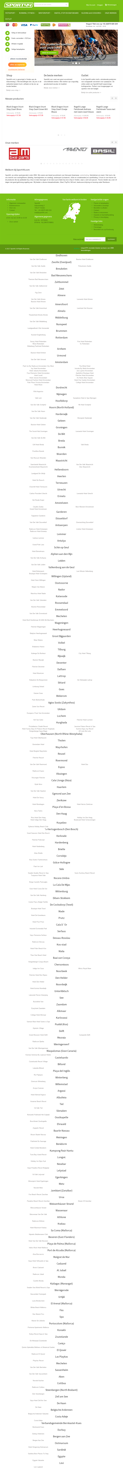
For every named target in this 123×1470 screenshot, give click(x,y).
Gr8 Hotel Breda (38, 445)
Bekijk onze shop (12, 90)
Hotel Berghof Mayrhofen (38, 751)
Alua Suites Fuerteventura (38, 860)
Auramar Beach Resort (38, 1101)
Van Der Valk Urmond (38, 359)
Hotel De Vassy (38, 797)
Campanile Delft (84, 1035)
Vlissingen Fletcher (38, 778)
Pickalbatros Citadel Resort (38, 726)
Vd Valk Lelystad (38, 1174)
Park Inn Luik (38, 866)
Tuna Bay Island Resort (38, 1154)
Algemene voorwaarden (17, 203)
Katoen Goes (38, 693)
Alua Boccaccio (38, 1254)
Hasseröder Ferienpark (38, 1294)
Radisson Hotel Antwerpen (38, 529)
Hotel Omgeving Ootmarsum (38, 1447)
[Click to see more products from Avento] (75, 149)
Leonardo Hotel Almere (85, 299)
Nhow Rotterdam (38, 344)
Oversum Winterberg (38, 1081)
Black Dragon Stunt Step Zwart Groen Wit (38, 108)
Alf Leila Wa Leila (85, 731)
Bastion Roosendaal (38, 607)
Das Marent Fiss (38, 1314)
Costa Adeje (38, 1420)
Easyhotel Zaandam (38, 1008)
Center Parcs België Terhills (38, 902)
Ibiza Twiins (38, 811)
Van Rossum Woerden (38, 458)
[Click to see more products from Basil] (104, 151)
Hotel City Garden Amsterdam (84, 380)
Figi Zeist (38, 293)
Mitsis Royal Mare (84, 968)
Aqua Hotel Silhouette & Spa (38, 1261)
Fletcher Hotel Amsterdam (85, 375)
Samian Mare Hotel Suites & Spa (38, 1022)
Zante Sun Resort (38, 706)
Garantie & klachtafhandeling (104, 215)
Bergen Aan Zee (38, 1440)
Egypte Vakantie (38, 1460)
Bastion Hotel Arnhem (38, 353)
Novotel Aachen (38, 1380)
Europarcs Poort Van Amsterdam (38, 713)
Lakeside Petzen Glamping (38, 995)
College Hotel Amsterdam (85, 382)
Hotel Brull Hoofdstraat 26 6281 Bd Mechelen (38, 620)
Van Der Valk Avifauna (38, 558)
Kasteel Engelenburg (38, 335)
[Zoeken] (66, 5)
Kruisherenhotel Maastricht (38, 467)
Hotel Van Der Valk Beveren (38, 1241)
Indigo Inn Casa (38, 968)
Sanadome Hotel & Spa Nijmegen (84, 398)
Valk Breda (85, 445)
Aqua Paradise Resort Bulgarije (38, 1168)
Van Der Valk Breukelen (38, 273)
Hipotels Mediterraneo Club (38, 1234)
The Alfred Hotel (84, 366)
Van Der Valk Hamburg (38, 895)
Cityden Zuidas (38, 507)
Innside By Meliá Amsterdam (85, 368)
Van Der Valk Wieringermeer (38, 1048)
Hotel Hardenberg (38, 846)
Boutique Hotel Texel (38, 908)
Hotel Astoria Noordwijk (38, 988)
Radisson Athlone (38, 1221)
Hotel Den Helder (38, 982)
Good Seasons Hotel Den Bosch (38, 833)
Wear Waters (38, 640)
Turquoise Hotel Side (38, 875)
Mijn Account (90, 5)
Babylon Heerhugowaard (38, 633)
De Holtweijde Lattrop (84, 680)
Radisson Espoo (38, 771)
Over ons (12, 208)
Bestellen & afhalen (100, 208)
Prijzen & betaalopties (101, 203)
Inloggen (100, 5)
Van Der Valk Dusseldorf (38, 522)
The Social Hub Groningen (38, 431)
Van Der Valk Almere (38, 299)
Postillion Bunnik (38, 451)
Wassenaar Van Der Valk (38, 1214)
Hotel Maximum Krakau (38, 1228)
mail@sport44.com (41, 212)
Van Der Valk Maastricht (84, 464)
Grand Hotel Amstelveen (38, 509)
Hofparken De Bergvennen (38, 680)
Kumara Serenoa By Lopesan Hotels (38, 1055)
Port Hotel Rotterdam (84, 341)
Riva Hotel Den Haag (38, 817)
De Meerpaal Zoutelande (38, 1341)
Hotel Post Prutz (38, 922)
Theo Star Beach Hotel (38, 955)
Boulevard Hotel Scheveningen (84, 820)
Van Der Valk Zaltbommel (38, 286)
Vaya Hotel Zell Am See (38, 1400)
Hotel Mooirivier (38, 673)
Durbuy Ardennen (38, 1434)
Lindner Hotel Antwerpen (84, 529)
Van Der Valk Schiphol (38, 405)
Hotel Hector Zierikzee (84, 804)
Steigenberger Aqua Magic (38, 731)
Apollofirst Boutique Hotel (85, 373)
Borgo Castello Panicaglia (38, 882)
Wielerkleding (98, 225)
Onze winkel (13, 222)
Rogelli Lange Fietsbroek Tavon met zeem (105, 109)
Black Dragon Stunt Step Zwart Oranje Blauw (59, 109)
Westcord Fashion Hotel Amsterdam (38, 380)
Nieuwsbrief (78, 239)
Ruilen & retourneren (101, 212)
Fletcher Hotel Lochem (85, 720)
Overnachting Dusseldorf (84, 522)
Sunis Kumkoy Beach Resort (85, 873)
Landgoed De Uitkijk (38, 473)
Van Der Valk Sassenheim (38, 1374)
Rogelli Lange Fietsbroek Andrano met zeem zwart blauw (84, 109)
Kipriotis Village (38, 1028)
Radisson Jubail (38, 1274)
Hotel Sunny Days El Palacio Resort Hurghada (38, 729)
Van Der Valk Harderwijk (38, 418)
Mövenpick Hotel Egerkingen (38, 1181)
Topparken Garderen (38, 516)
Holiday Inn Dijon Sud (38, 1161)
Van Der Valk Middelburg (38, 321)
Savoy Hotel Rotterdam (38, 341)
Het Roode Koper (38, 500)
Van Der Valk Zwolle (38, 266)
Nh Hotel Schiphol (84, 405)
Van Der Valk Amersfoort (38, 308)
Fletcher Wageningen (38, 627)
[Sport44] (17, 5)
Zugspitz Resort (38, 1128)
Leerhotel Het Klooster (84, 308)
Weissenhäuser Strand (38, 1208)
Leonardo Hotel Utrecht (85, 493)
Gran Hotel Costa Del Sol (38, 889)
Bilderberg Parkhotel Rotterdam (38, 346)
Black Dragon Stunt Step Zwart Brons (14, 108)
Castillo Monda (38, 1281)
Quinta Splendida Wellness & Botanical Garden (38, 1347)
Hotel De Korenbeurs (38, 915)
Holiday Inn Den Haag (84, 817)
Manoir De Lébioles (38, 1321)
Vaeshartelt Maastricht (38, 464)
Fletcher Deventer (38, 667)
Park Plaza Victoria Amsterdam (38, 382)
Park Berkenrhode (38, 700)
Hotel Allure (38, 385)
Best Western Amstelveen (85, 507)
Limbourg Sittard (38, 686)
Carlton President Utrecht (38, 493)
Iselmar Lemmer (38, 538)
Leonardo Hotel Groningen (85, 431)
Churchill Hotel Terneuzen (38, 487)
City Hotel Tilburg (85, 653)
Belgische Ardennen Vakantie (38, 1414)
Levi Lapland (38, 1467)
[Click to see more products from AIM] (19, 154)
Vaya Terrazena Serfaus (38, 935)
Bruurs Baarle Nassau (38, 1134)
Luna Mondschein (38, 1301)
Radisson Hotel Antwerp (38, 531)
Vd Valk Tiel (38, 1108)
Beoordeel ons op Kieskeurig (104, 229)
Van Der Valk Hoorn (38, 411)
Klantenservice (14, 205)
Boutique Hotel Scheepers (38, 574)
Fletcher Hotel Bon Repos (38, 975)
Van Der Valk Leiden (38, 565)
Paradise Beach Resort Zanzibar (38, 1201)
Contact (12, 210)
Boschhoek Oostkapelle (38, 1121)
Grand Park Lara (38, 545)
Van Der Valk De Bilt (38, 438)
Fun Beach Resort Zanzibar (38, 1194)
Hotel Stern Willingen (38, 580)
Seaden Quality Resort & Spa (38, 873)
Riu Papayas (38, 1075)
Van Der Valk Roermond (38, 764)
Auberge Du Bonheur (38, 653)
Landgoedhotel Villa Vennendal (38, 328)
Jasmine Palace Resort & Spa (84, 726)
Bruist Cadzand (38, 1267)
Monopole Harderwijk (84, 418)
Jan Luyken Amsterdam (85, 371)
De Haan (38, 1407)
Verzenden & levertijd (101, 205)
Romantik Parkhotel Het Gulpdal (38, 1115)
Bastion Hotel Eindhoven (84, 259)
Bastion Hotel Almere (38, 302)
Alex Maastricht (84, 467)
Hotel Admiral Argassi (38, 1095)
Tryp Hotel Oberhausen (38, 738)
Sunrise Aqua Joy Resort (84, 729)
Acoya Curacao (38, 1088)
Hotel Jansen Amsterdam (38, 378)
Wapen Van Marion (38, 587)
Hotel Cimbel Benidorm (38, 1148)
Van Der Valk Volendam (38, 600)
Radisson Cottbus (38, 1387)
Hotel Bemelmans (38, 551)
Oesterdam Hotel (38, 744)
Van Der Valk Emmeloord (38, 613)
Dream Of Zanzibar (84, 1201)
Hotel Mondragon (38, 804)
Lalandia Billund (38, 1068)
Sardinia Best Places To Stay (38, 1454)
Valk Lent (38, 398)
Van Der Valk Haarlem (38, 791)
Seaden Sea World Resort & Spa (38, 1287)
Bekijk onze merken (51, 88)
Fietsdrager (97, 227)
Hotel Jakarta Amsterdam (38, 371)
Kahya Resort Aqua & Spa (38, 1334)
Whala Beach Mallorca (38, 1307)
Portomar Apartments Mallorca (38, 1327)
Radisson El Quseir (38, 1354)
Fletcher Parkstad (38, 840)
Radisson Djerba (38, 1041)
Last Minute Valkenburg (85, 571)
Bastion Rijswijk (38, 660)
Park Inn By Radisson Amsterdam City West (38, 366)
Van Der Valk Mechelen (38, 1367)
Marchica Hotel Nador (38, 593)
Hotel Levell (38, 375)
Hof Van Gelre (38, 720)
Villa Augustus (38, 391)
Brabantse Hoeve (38, 647)
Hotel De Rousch (38, 480)
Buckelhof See (38, 1002)
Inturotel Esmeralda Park (38, 928)
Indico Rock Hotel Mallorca (38, 1248)
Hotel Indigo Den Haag (38, 820)
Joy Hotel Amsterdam (38, 368)
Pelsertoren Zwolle (84, 266)
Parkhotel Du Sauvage (38, 1141)
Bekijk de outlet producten (90, 92)
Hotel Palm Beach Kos (38, 948)
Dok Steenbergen (38, 1394)
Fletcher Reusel (38, 758)
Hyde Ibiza (38, 784)
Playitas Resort (38, 1360)
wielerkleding (84, 175)
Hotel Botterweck (38, 571)
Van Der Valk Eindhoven (38, 259)
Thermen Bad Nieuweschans (38, 279)
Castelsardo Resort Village (38, 1061)
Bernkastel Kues (38, 1427)
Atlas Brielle (38, 853)
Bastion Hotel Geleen (38, 425)
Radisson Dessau (38, 942)
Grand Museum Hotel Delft (38, 1035)
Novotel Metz (38, 1188)
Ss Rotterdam (84, 344)
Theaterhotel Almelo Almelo (38, 315)
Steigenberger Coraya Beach (38, 962)
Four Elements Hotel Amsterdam (38, 373)
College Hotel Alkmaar (38, 1015)
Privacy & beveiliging (101, 217)
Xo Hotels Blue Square (85, 378)
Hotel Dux (84, 764)
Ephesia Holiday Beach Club (38, 826)
